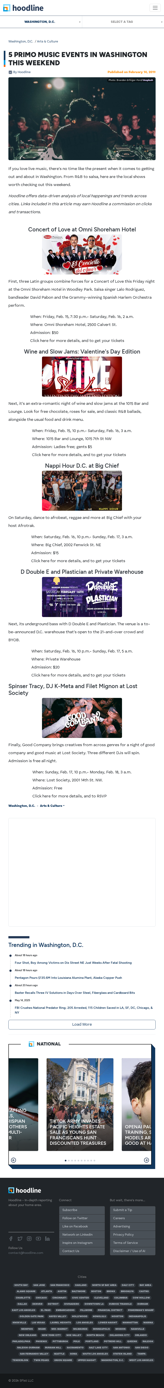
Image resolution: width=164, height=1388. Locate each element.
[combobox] (41, 22)
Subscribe (69, 1210)
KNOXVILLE (19, 1323)
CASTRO (144, 1291)
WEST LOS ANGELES (141, 1360)
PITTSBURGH (60, 1341)
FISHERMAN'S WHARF (141, 1310)
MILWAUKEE (80, 1329)
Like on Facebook (75, 1226)
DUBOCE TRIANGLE (120, 1304)
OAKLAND (81, 1285)
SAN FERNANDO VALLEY (34, 1354)
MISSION (120, 1329)
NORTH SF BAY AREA (104, 1285)
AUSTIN (62, 1291)
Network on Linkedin (77, 1234)
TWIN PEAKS (41, 1360)
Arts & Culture (47, 41)
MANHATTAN (130, 1323)
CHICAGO (41, 1298)
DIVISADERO (71, 1304)
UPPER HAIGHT (87, 1360)
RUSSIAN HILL (53, 1348)
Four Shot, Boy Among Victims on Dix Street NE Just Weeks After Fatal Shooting (73, 963)
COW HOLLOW (141, 1298)
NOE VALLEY (73, 1335)
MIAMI (42, 1329)
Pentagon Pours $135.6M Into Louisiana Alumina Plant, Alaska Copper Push (68, 978)
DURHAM (142, 1304)
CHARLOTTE (23, 1298)
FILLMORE (86, 1310)
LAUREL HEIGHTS (60, 1323)
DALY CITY (128, 1285)
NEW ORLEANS (27, 1335)
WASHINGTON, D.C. (112, 1360)
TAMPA (141, 1354)
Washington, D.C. (20, 41)
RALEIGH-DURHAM (28, 1348)
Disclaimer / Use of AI (129, 1251)
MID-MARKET (59, 1329)
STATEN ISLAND (122, 1354)
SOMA (73, 1354)
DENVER (37, 1304)
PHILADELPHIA (21, 1341)
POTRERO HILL (113, 1341)
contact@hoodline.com (25, 1253)
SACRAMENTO (75, 1348)
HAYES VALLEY (57, 1316)
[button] (13, 1160)
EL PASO (46, 1310)
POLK (76, 1341)
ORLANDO (141, 1335)
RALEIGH (148, 1341)
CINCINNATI (59, 1298)
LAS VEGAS (38, 1323)
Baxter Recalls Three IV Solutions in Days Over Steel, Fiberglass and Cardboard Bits (75, 993)
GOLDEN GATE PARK (32, 1316)
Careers (119, 1218)
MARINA (148, 1323)
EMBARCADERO (65, 1310)
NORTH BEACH (95, 1335)
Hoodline (22, 72)
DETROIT (53, 1304)
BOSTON (96, 1291)
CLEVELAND (101, 1298)
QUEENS (132, 1341)
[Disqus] (82, 871)
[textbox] (123, 22)
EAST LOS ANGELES (23, 1310)
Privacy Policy (123, 1234)
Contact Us (70, 1251)
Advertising (121, 1226)
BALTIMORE (79, 1291)
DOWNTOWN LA (94, 1304)
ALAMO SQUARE (26, 1291)
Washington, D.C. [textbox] (39, 22)
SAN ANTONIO (121, 1348)
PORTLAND (92, 1341)
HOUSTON (117, 1316)
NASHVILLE (137, 1329)
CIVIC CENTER (80, 1298)
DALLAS (22, 1304)
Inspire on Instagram (77, 1243)
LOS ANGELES (84, 1323)
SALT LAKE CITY (98, 1348)
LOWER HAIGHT (107, 1323)
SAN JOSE (39, 1285)
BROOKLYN (127, 1291)
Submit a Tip (122, 1210)
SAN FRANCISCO (59, 1285)
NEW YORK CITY (51, 1335)
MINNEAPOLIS (101, 1329)
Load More (82, 1025)
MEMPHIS (27, 1329)
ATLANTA (46, 1291)
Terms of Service (125, 1243)
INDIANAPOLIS (137, 1316)
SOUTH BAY (21, 1285)
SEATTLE (59, 1354)
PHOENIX (41, 1341)
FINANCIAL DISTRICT (110, 1310)
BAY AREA (145, 1285)
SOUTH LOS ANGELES (95, 1354)
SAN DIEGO (141, 1348)
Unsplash (148, 80)
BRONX (111, 1291)
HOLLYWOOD (79, 1316)
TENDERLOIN (20, 1360)
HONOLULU (99, 1316)
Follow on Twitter (75, 1218)
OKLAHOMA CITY (120, 1335)
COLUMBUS (120, 1298)
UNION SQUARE (63, 1360)
